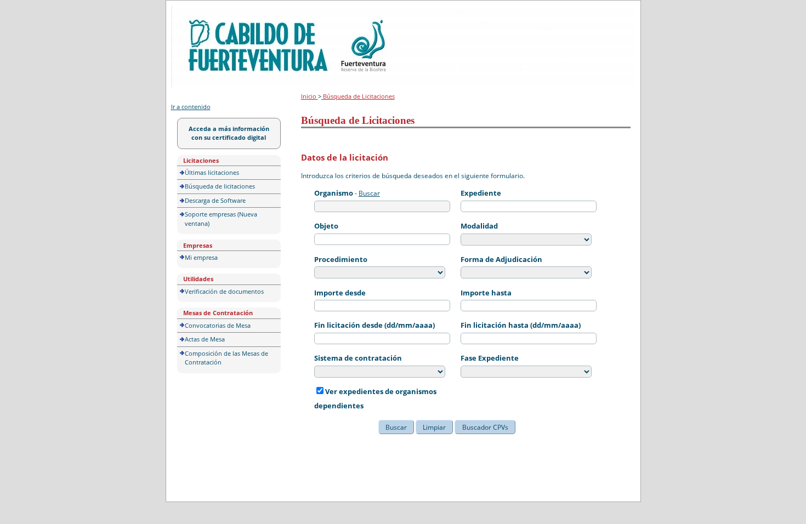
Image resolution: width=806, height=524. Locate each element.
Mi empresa (201, 257)
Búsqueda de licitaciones (220, 186)
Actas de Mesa (205, 339)
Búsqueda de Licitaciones (358, 96)
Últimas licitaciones (212, 172)
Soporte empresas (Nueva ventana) (221, 218)
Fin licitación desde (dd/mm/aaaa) (374, 325)
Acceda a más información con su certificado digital (229, 133)
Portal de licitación (205, 11)
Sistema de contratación (358, 358)
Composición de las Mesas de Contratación (226, 358)
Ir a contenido (191, 106)
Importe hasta (486, 293)
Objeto (326, 226)
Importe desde (340, 293)
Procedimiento (340, 259)
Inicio (309, 96)
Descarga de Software (215, 200)
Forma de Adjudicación (501, 259)
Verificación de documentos (224, 291)
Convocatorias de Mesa (218, 325)
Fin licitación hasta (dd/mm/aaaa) (521, 325)
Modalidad (479, 226)
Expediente (481, 193)
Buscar (369, 193)
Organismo (333, 193)
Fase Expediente (490, 358)
